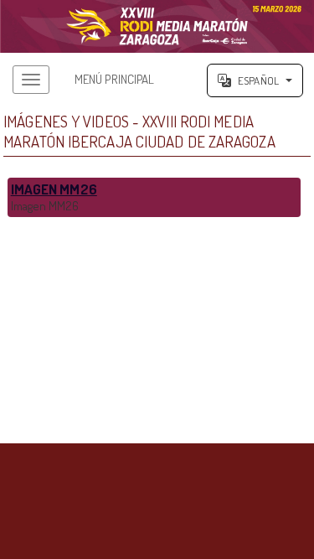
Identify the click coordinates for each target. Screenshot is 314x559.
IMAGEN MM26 (54, 189)
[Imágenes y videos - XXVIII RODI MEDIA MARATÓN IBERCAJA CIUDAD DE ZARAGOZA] (157, 26)
